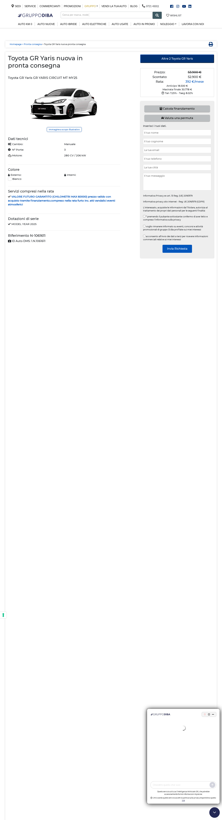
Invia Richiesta (177, 248)
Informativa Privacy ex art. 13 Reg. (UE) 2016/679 (168, 195)
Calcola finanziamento (178, 108)
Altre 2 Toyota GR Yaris (177, 58)
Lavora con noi (193, 24)
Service (30, 6)
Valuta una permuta (178, 118)
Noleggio (167, 24)
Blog (134, 6)
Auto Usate (120, 24)
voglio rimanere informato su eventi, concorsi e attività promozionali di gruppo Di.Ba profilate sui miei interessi (173, 228)
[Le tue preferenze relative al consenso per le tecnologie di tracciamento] (3, 615)
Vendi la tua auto (114, 6)
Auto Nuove (46, 24)
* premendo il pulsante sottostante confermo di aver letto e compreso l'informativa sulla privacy (175, 218)
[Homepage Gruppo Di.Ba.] (35, 15)
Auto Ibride (68, 24)
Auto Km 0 (25, 24)
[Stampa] (210, 44)
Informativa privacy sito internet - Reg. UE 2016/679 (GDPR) (173, 201)
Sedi (18, 6)
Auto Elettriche (94, 24)
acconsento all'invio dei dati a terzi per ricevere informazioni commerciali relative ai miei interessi (175, 238)
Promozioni (72, 6)
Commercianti (50, 6)
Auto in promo (144, 24)
